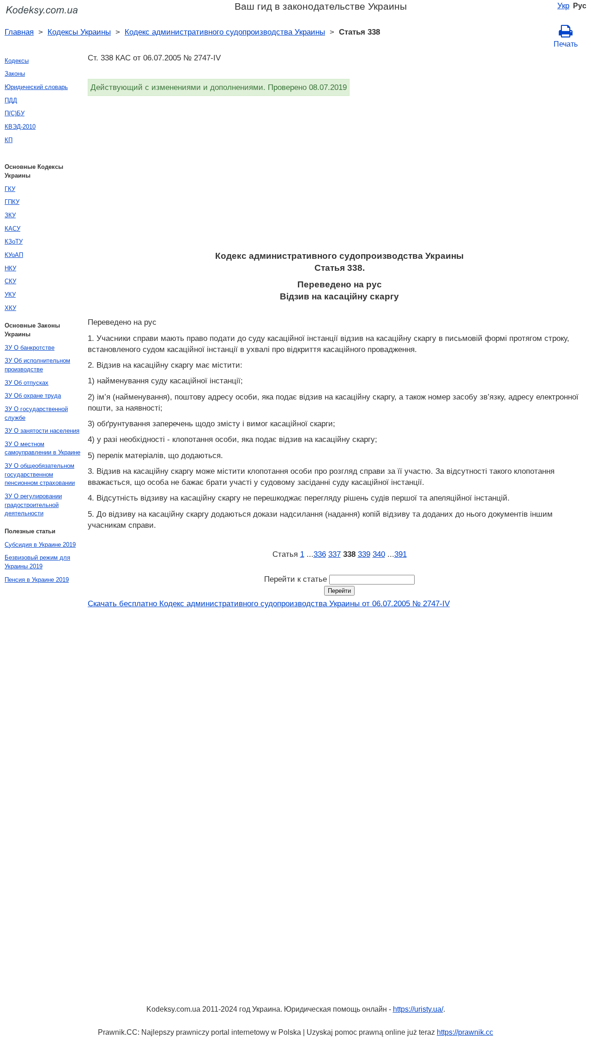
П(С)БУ (14, 113)
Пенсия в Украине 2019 (37, 579)
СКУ (10, 281)
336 (320, 554)
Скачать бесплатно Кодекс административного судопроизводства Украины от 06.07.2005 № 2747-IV (269, 603)
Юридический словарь (36, 87)
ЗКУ (10, 215)
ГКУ (10, 188)
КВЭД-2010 (20, 126)
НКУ (10, 268)
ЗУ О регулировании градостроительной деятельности (33, 505)
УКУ (10, 294)
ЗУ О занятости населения (42, 430)
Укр (563, 5)
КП (8, 140)
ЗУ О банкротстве (29, 347)
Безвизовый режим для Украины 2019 (37, 562)
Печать (566, 44)
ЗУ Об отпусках (26, 382)
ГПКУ (12, 201)
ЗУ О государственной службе (36, 413)
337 (334, 554)
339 (364, 554)
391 (400, 554)
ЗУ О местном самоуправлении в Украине (42, 448)
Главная (19, 31)
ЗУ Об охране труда (33, 395)
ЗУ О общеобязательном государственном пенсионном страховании (40, 474)
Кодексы (17, 60)
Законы (15, 73)
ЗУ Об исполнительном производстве (37, 365)
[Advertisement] (339, 176)
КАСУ (12, 228)
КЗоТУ (14, 241)
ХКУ (10, 307)
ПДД (11, 100)
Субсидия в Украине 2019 (40, 544)
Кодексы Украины (79, 31)
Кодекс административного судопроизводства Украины (225, 31)
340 (379, 554)
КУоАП (14, 254)
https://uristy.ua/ (418, 1009)
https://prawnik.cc (465, 1032)
